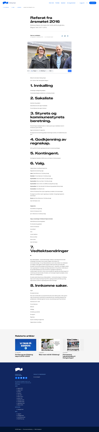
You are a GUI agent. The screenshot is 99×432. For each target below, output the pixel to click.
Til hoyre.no (6, 7)
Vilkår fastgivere (37, 429)
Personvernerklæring (27, 429)
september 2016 (20, 403)
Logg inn (82, 3)
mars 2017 (19, 395)
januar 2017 (20, 398)
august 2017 (20, 390)
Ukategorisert (20, 409)
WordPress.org (20, 418)
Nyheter (19, 7)
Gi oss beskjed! (36, 377)
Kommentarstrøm (21, 417)
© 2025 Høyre (18, 429)
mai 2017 (19, 393)
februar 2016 (20, 405)
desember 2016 (20, 400)
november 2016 (20, 401)
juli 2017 (19, 391)
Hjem (13, 7)
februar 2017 (20, 396)
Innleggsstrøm (20, 415)
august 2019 (20, 388)
